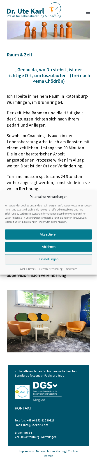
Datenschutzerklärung (46, 217)
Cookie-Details (27, 268)
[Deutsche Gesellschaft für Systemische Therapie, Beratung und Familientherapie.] (22, 386)
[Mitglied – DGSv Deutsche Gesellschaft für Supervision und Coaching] (47, 383)
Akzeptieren (48, 234)
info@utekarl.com (35, 425)
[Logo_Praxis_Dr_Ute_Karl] (34, 4)
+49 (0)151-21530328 (41, 420)
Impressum (71, 268)
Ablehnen (48, 247)
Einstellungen (48, 259)
